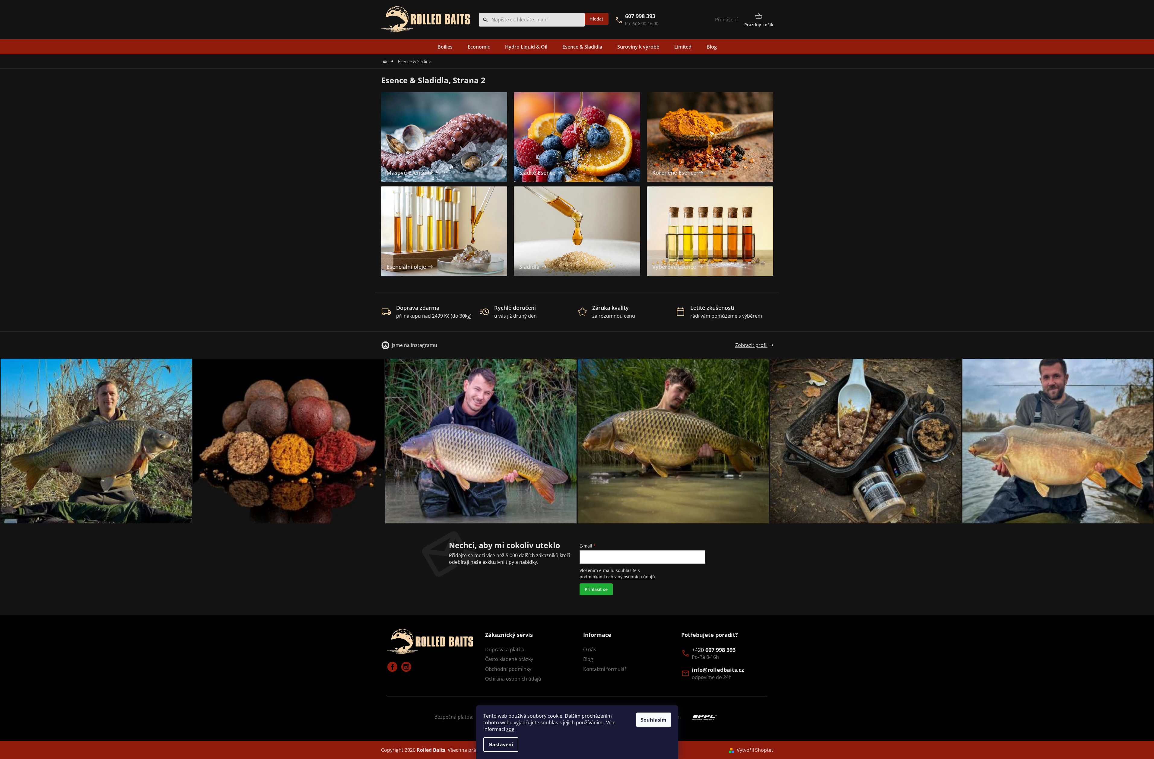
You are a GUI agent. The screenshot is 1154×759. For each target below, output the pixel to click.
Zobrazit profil (751, 345)
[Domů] (386, 61)
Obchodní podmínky (508, 669)
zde (510, 729)
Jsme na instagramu (414, 345)
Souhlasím (653, 719)
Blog (588, 659)
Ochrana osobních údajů (513, 678)
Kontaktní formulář (605, 669)
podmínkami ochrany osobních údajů (617, 577)
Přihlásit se (596, 589)
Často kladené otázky (509, 659)
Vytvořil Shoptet (755, 750)
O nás (589, 649)
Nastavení (500, 744)
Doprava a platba (504, 649)
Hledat (596, 19)
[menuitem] (445, 46)
